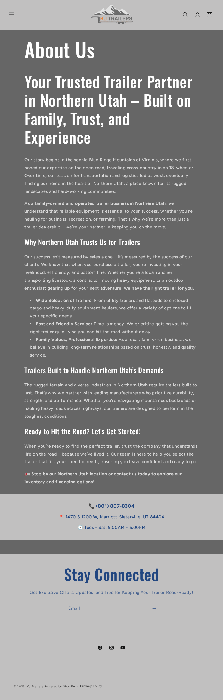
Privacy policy (91, 686)
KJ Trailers (35, 686)
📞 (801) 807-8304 (112, 506)
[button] (11, 15)
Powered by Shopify (59, 686)
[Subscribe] (154, 608)
